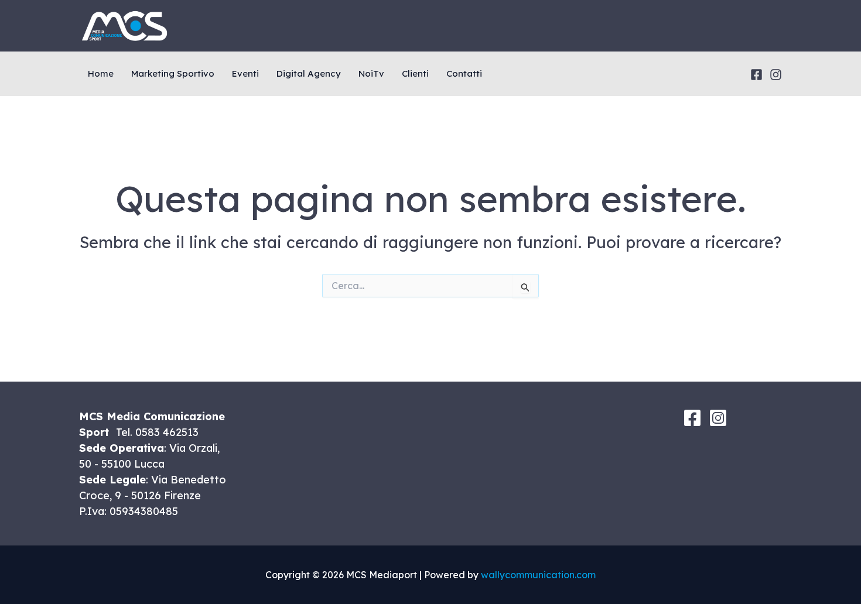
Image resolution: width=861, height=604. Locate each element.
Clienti (415, 73)
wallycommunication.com (538, 575)
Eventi (245, 73)
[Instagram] (776, 74)
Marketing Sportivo (172, 73)
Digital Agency (308, 73)
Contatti (464, 73)
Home (101, 73)
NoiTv (371, 73)
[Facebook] (756, 74)
